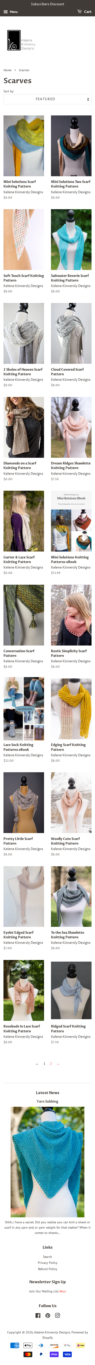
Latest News (47, 1092)
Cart (87, 12)
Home (7, 70)
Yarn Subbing (47, 1102)
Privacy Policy (47, 1263)
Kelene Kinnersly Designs (52, 1332)
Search (47, 1257)
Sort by (8, 91)
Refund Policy (47, 1269)
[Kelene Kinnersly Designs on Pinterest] (47, 1316)
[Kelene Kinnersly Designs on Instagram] (57, 1316)
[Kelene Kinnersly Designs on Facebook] (38, 1316)
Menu (13, 12)
